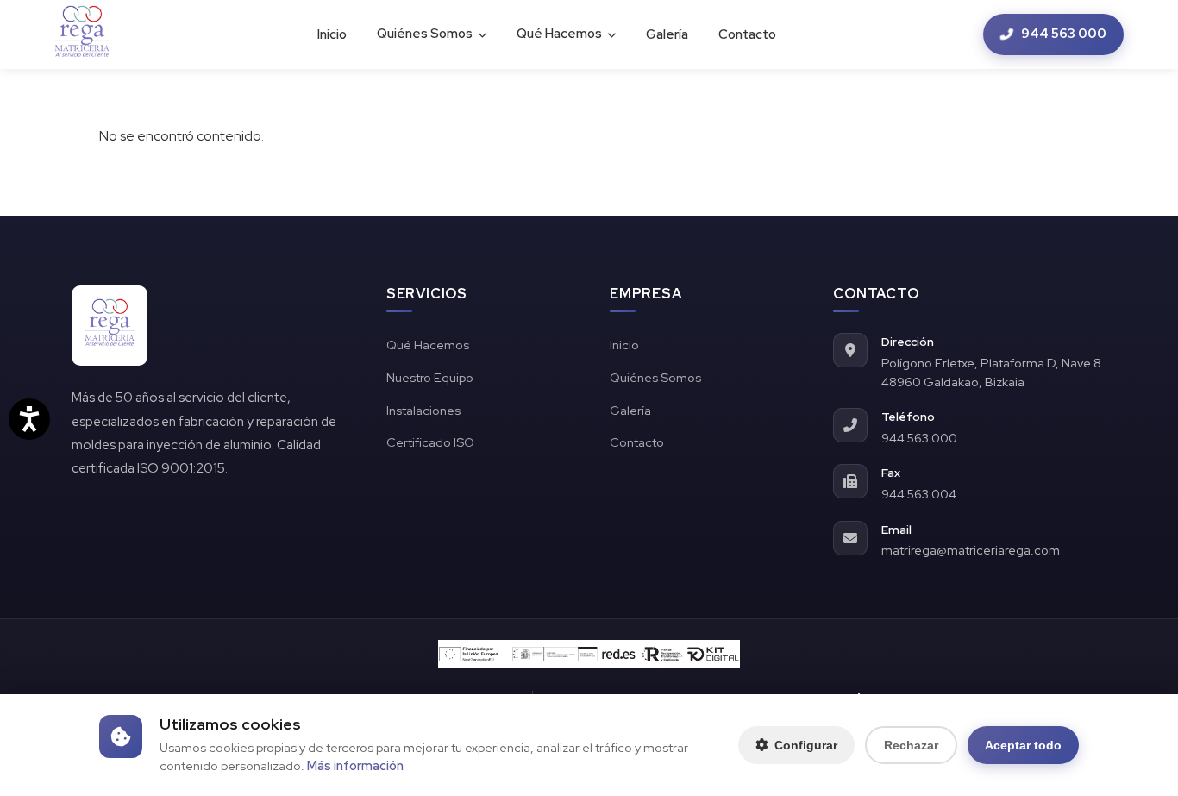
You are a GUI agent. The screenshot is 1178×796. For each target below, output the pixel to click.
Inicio (332, 34)
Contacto (747, 34)
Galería (667, 34)
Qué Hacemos (559, 33)
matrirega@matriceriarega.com (970, 550)
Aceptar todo (1023, 745)
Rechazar (911, 745)
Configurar (805, 745)
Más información (355, 765)
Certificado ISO (430, 442)
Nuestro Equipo (429, 377)
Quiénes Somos (425, 33)
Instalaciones (423, 410)
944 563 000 (1063, 33)
